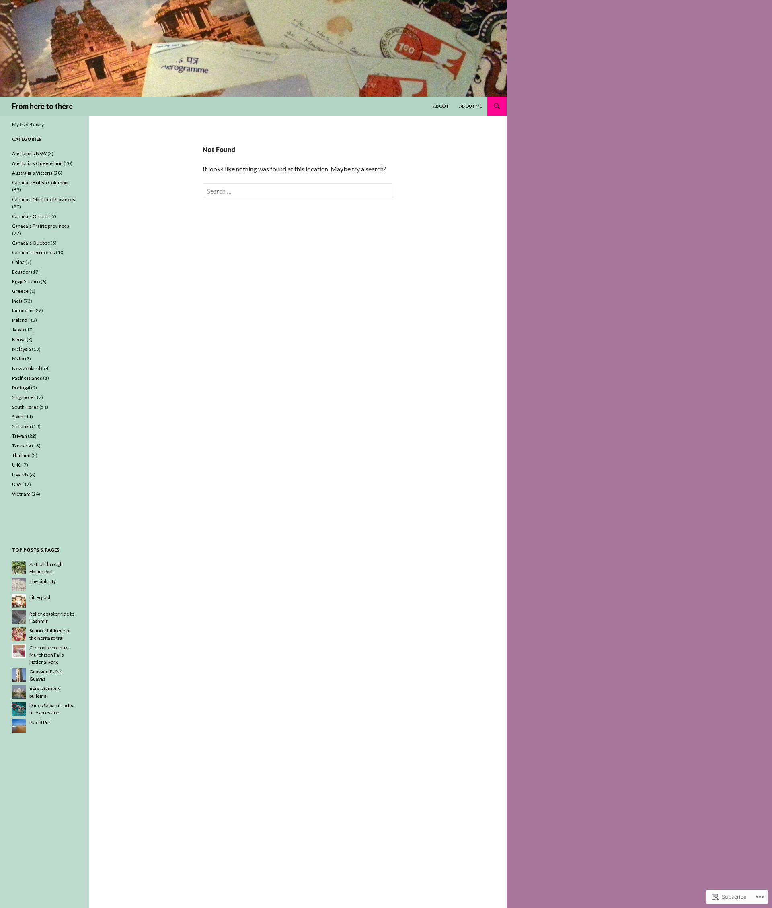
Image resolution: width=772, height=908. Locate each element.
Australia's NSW (29, 153)
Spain (17, 417)
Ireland (19, 320)
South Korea (25, 407)
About (441, 106)
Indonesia (22, 310)
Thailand (21, 455)
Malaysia (21, 349)
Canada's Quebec (31, 243)
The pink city (42, 581)
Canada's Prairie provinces (40, 226)
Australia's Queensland (37, 163)
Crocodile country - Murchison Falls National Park (50, 654)
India (17, 301)
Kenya (19, 339)
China (18, 262)
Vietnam (21, 494)
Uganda (20, 475)
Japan (18, 330)
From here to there (42, 106)
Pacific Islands (27, 378)
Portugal (21, 388)
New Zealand (26, 368)
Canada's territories (33, 252)
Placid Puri (40, 722)
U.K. (16, 465)
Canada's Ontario (30, 216)
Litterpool (39, 597)
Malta (18, 359)
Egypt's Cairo (26, 281)
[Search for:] (298, 191)
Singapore (22, 397)
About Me (470, 106)
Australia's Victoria (32, 173)
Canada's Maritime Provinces (43, 199)
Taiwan (19, 436)
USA (16, 484)
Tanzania (21, 446)
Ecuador (21, 272)
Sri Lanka (21, 426)
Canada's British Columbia (40, 182)
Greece (20, 291)
